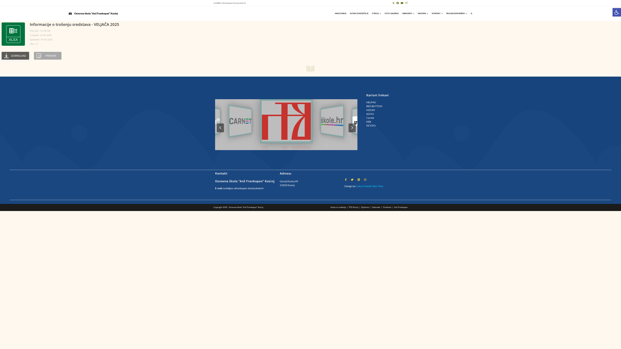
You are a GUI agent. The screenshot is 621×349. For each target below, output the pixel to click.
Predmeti (387, 207)
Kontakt (436, 13)
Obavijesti (407, 13)
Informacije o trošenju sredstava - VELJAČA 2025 (74, 24)
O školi (375, 13)
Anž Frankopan (401, 207)
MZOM (370, 109)
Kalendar (376, 207)
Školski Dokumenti (455, 13)
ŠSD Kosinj (353, 207)
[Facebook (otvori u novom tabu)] (398, 3)
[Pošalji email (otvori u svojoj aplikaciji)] (406, 3)
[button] (471, 13)
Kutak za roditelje (359, 13)
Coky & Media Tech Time (369, 186)
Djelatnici (365, 207)
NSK (368, 121)
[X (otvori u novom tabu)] (393, 3)
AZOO (370, 113)
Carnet (370, 117)
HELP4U (371, 102)
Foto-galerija (392, 13)
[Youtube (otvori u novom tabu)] (402, 3)
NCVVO (371, 125)
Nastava (422, 13)
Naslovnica (340, 13)
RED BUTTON (374, 106)
